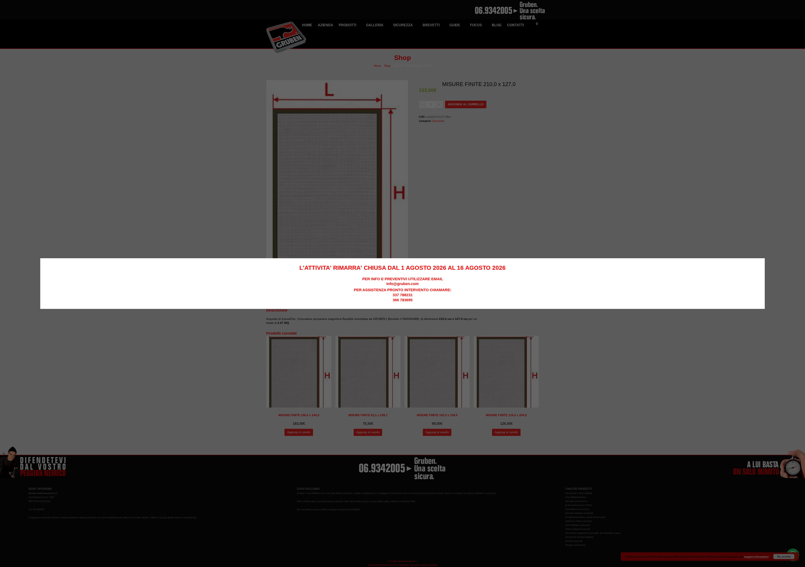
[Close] (762, 260)
